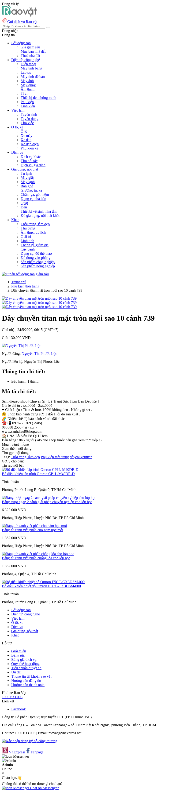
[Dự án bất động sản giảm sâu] (25, 274)
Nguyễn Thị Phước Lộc (39, 354)
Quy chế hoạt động (25, 664)
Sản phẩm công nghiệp (38, 262)
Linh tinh (27, 241)
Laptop (26, 72)
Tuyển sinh (29, 114)
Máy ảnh (27, 81)
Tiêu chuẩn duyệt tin (26, 668)
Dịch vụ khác (31, 157)
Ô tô (24, 131)
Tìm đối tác (29, 161)
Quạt (24, 203)
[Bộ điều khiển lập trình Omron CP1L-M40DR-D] (40, 470)
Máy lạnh (28, 182)
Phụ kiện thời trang (25, 286)
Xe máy (26, 136)
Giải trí (26, 237)
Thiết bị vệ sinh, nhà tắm (39, 211)
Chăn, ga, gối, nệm (35, 194)
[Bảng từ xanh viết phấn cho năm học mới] (34, 526)
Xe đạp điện (30, 144)
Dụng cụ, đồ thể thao (36, 253)
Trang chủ (18, 282)
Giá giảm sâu (30, 47)
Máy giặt (27, 178)
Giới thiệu (18, 651)
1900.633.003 (12, 697)
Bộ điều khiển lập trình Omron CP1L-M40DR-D (38, 474)
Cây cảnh (28, 249)
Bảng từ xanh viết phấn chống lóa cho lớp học (36, 558)
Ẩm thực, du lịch (33, 232)
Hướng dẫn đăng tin (26, 681)
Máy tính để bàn (33, 77)
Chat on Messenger (44, 788)
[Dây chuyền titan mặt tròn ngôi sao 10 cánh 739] (39, 298)
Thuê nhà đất (30, 56)
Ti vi (24, 93)
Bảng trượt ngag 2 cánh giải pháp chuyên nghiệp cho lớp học (47, 502)
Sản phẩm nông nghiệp (38, 266)
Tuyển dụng (29, 119)
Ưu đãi (16, 672)
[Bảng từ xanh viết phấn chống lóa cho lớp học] (38, 554)
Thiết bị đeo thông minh (38, 98)
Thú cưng (28, 228)
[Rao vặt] (19, 15)
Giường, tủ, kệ (31, 190)
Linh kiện (28, 106)
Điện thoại (28, 64)
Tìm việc (27, 123)
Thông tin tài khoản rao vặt (31, 676)
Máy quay (28, 85)
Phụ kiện (27, 102)
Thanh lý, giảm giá (35, 245)
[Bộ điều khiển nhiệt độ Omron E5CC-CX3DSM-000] (43, 582)
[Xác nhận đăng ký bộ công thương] (29, 741)
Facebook (18, 709)
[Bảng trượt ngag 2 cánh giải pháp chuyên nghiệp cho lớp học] (49, 498)
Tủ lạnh (26, 173)
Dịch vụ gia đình (33, 165)
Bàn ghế (27, 186)
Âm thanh (28, 89)
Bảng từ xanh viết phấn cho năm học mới (32, 530)
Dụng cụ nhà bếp (33, 199)
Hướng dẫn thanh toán (28, 685)
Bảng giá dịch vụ (24, 659)
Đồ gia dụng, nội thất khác (40, 216)
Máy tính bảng (31, 68)
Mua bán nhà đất (33, 51)
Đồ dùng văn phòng (35, 258)
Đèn (24, 207)
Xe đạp (26, 140)
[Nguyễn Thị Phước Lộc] (21, 346)
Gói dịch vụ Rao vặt (22, 22)
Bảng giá (18, 655)
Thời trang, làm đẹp (35, 224)
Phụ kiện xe (29, 148)
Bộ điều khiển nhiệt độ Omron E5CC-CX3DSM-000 (41, 586)
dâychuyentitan (81, 457)
